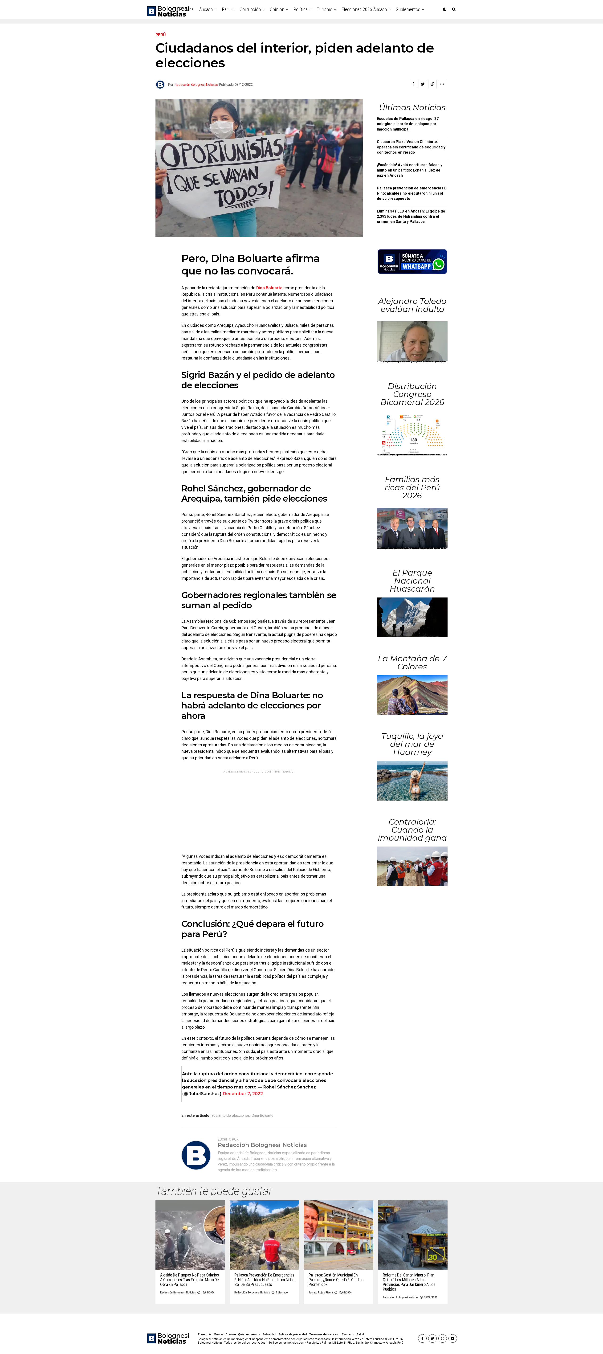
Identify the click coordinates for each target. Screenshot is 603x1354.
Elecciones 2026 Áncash (364, 9)
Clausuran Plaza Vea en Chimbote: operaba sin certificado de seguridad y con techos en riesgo (411, 147)
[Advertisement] (259, 808)
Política (300, 9)
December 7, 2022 (243, 1093)
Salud (360, 1334)
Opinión (277, 9)
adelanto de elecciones (231, 1115)
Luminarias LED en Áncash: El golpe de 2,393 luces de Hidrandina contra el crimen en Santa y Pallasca (411, 216)
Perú (226, 9)
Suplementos (408, 9)
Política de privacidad (292, 1334)
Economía (204, 1334)
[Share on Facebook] (413, 84)
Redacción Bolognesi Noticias (196, 84)
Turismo (324, 9)
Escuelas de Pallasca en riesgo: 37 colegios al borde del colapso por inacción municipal (408, 123)
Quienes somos (249, 1334)
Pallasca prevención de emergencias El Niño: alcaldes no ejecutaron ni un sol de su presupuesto (412, 193)
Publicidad (269, 1334)
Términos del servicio (324, 1334)
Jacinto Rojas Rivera (321, 1292)
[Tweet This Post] (423, 84)
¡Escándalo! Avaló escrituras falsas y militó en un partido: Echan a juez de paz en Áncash (409, 170)
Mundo (218, 1334)
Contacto (348, 1334)
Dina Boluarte (269, 287)
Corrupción (250, 9)
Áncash (206, 9)
